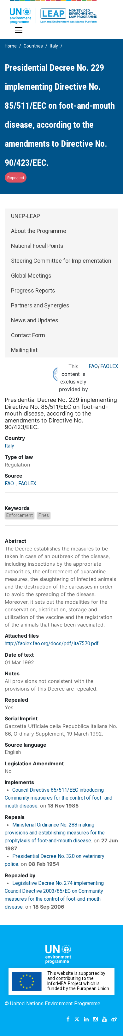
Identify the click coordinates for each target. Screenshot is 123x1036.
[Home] (53, 12)
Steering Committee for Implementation (61, 260)
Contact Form (28, 335)
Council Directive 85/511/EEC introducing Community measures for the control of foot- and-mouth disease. (59, 798)
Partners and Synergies (40, 305)
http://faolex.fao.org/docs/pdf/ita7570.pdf (52, 643)
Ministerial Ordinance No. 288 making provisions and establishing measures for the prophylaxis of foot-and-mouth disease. (55, 833)
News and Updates (34, 320)
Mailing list (24, 350)
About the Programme (38, 231)
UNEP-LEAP (25, 216)
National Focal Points (37, 245)
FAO (93, 366)
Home (11, 45)
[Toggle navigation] (18, 30)
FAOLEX (109, 366)
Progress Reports (33, 290)
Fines (43, 515)
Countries (33, 45)
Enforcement (19, 515)
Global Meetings (31, 275)
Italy (54, 45)
